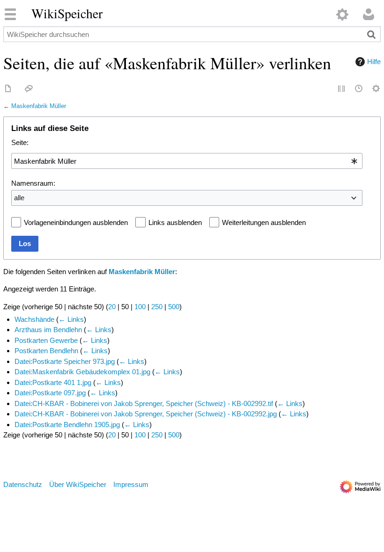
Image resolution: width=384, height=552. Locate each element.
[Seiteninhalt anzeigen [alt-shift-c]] (8, 89)
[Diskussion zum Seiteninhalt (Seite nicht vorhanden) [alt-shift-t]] (29, 89)
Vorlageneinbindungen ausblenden (76, 222)
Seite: (20, 142)
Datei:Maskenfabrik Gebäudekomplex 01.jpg (82, 372)
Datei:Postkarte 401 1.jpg (53, 382)
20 (112, 307)
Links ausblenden (175, 222)
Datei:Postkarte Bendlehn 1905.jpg (67, 425)
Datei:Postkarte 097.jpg (50, 393)
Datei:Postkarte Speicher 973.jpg (65, 361)
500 (173, 307)
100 (140, 307)
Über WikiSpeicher (77, 484)
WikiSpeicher (67, 13)
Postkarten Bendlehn (46, 351)
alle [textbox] (19, 198)
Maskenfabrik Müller (38, 106)
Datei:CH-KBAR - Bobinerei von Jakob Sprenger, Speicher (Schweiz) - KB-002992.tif (144, 403)
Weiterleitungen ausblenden (264, 222)
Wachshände (34, 319)
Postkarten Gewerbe (46, 340)
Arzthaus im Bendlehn (48, 330)
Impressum (130, 484)
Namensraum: (33, 183)
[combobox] (186, 161)
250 (156, 307)
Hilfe (374, 61)
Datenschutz (22, 484)
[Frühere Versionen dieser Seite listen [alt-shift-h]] (359, 89)
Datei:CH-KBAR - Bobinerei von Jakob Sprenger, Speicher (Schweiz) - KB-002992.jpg (146, 414)
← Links (71, 319)
